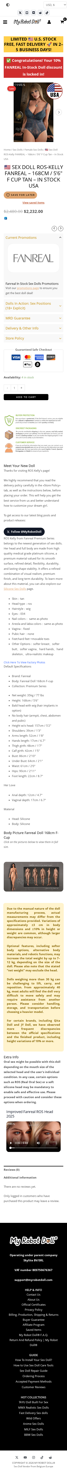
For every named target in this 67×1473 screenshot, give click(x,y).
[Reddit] (40, 12)
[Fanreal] (33, 258)
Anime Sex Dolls (33, 1424)
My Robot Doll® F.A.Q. (33, 1335)
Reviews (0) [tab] (12, 1169)
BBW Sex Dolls (33, 1435)
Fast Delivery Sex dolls (33, 1413)
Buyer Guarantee (33, 1319)
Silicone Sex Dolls (15, 589)
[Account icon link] (49, 22)
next (58, 112)
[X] (16, 1457)
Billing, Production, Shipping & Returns (33, 1314)
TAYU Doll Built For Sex (33, 1402)
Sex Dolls (18, 149)
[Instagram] (33, 1457)
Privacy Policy (33, 1309)
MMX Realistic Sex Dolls (33, 1407)
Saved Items (33, 1330)
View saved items (33, 202)
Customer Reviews (33, 1387)
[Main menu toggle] (5, 22)
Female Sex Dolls (34, 149)
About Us (33, 1299)
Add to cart (26, 397)
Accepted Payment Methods (34, 1381)
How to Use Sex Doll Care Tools (33, 1365)
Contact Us (33, 1294)
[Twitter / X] (20, 12)
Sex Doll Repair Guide (33, 1370)
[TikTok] (47, 12)
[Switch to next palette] (8, 5)
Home (7, 149)
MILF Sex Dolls (33, 1429)
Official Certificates (34, 1304)
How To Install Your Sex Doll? (33, 1360)
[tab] (33, 265)
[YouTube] (25, 1457)
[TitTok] (42, 1457)
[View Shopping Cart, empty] (62, 22)
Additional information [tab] (20, 1177)
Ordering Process (34, 1376)
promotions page (28, 288)
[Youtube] (27, 12)
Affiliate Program (33, 1325)
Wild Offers (33, 1418)
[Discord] (33, 12)
